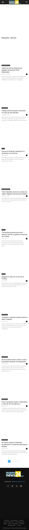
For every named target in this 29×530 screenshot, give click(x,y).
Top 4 (3, 148)
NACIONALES (4, 108)
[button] (2, 2)
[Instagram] (12, 486)
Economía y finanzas (19, 522)
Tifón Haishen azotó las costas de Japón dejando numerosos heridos (14, 193)
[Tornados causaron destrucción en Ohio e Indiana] (14, 302)
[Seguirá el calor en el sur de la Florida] (14, 262)
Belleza (5, 523)
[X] (16, 486)
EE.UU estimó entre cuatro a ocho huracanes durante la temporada (14, 361)
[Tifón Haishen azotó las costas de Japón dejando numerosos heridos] (14, 177)
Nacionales (6, 520)
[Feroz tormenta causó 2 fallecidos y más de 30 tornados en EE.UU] (14, 387)
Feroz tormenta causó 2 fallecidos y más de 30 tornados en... (14, 403)
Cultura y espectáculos (8, 522)
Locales (3, 229)
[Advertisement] (14, 22)
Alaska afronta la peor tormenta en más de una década (13, 112)
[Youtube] (21, 486)
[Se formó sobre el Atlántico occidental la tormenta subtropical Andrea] (14, 428)
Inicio (3, 6)
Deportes (21, 520)
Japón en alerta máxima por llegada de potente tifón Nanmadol (12, 70)
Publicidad (21, 523)
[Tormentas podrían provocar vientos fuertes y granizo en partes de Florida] (14, 217)
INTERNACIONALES (6, 65)
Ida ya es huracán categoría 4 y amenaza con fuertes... (13, 152)
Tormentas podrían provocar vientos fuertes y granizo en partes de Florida (14, 234)
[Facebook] (8, 486)
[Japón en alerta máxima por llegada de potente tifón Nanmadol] (14, 53)
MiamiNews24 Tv (12, 525)
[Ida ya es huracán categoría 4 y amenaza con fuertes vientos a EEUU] (14, 136)
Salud (9, 523)
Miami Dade (15, 523)
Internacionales (14, 520)
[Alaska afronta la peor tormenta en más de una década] (14, 96)
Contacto (19, 525)
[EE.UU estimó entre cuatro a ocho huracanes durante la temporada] (14, 345)
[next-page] (19, 461)
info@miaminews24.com (18, 481)
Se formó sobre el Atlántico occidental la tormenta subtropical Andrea (14, 444)
